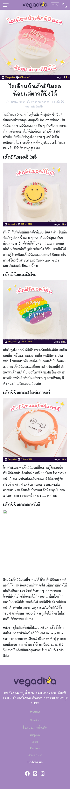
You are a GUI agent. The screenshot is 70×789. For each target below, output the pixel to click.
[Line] (35, 773)
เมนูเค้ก (35, 735)
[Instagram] (43, 773)
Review (35, 748)
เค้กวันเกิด (37, 106)
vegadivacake (40, 101)
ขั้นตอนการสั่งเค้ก (35, 727)
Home (35, 711)
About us (35, 720)
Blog (35, 741)
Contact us (35, 755)
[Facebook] (27, 773)
